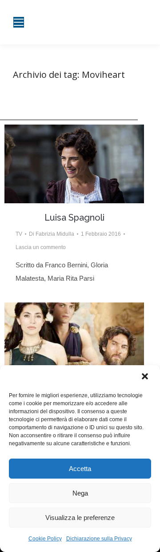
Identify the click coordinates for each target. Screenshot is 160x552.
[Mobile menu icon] (18, 22)
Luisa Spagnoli (74, 217)
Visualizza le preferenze (80, 517)
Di (51, 234)
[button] (145, 377)
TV (19, 234)
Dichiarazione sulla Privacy (99, 539)
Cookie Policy (45, 539)
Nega (80, 493)
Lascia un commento (41, 247)
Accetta (80, 468)
